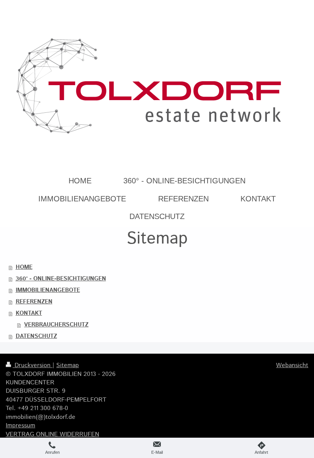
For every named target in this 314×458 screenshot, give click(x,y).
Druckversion (32, 365)
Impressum (20, 425)
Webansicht (292, 365)
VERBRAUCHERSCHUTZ (56, 325)
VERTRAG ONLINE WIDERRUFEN (52, 434)
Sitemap (67, 365)
